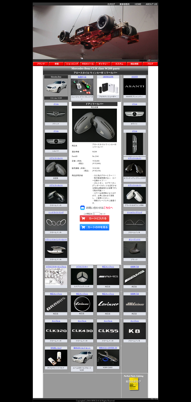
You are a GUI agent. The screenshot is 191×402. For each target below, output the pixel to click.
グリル (56, 104)
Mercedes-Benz (56, 77)
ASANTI (134, 77)
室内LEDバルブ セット (82, 348)
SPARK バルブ (56, 348)
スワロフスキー (82, 267)
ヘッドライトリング (56, 212)
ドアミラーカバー (56, 158)
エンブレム (56, 321)
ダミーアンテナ (135, 239)
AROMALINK (108, 77)
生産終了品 (82, 77)
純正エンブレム (108, 267)
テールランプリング (134, 212)
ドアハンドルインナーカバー (56, 239)
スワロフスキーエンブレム (56, 267)
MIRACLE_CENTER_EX (108, 348)
